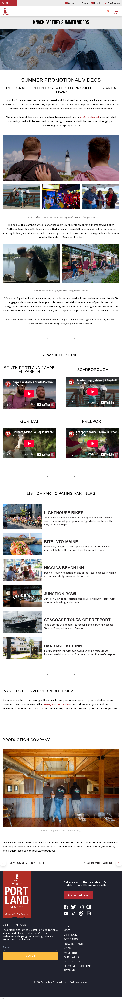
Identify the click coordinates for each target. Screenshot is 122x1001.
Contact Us (72, 961)
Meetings (70, 935)
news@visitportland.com (57, 704)
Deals (85, 3)
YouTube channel (89, 117)
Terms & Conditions (78, 966)
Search (30, 956)
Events (97, 3)
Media (68, 948)
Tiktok (73, 913)
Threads (81, 913)
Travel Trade (73, 943)
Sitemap (69, 970)
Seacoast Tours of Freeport (77, 620)
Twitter (73, 907)
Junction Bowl (61, 594)
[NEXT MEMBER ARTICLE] (119, 863)
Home (67, 926)
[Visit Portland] (5, 11)
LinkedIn (89, 913)
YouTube (66, 913)
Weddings (71, 939)
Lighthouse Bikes (64, 513)
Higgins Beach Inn (64, 568)
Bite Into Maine (61, 541)
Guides (72, 3)
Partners (71, 952)
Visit (67, 930)
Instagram (81, 907)
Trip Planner (114, 3)
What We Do (72, 957)
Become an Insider (78, 895)
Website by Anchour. (79, 982)
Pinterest (89, 907)
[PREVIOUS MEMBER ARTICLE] (3, 863)
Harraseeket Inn (63, 646)
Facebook (66, 907)
